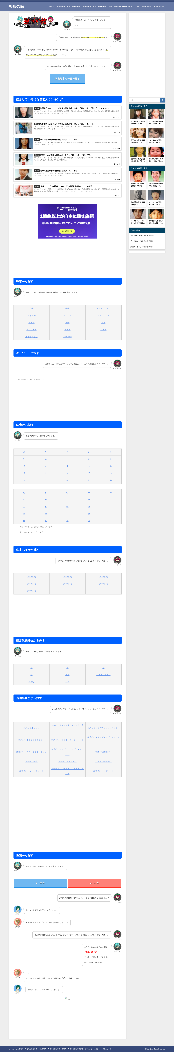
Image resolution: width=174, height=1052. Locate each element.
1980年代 (67, 584)
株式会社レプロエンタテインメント (67, 740)
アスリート (32, 329)
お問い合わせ (159, 6)
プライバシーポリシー (143, 6)
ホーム (51, 6)
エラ (67, 675)
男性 (42, 883)
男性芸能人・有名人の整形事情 (94, 6)
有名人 (103, 329)
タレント (67, 315)
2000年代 (31, 591)
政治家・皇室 (31, 337)
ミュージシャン (103, 308)
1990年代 (103, 584)
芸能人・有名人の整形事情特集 (120, 6)
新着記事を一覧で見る (67, 78)
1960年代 (103, 577)
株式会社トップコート (103, 771)
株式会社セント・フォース (31, 771)
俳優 (67, 308)
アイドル (31, 315)
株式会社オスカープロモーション (31, 752)
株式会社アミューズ (67, 761)
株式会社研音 (31, 761)
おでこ (32, 682)
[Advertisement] (67, 256)
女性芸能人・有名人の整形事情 (68, 6)
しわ (67, 682)
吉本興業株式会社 (103, 752)
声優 (67, 323)
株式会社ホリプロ (31, 728)
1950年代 (67, 577)
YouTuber (67, 337)
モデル (32, 323)
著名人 (68, 329)
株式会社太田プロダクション (31, 740)
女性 (96, 883)
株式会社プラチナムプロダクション (103, 728)
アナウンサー (103, 315)
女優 (31, 308)
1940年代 (31, 577)
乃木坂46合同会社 (103, 761)
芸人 (103, 323)
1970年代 (31, 584)
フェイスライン (103, 675)
